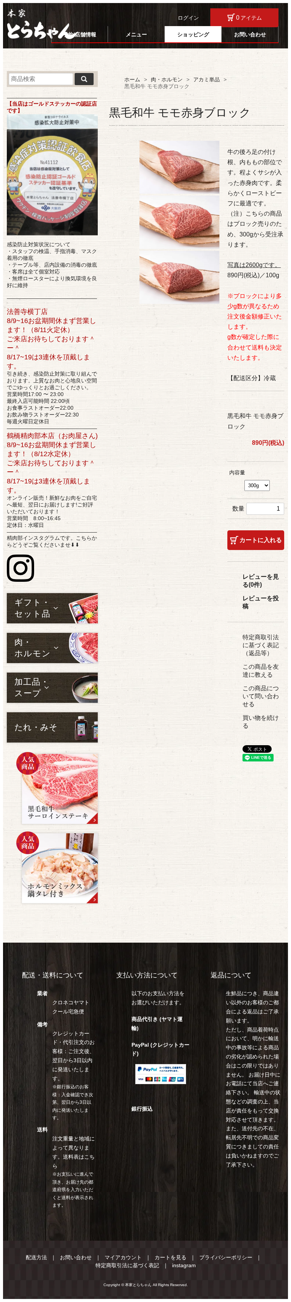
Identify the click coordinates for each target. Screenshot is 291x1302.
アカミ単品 (206, 79)
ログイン (188, 18)
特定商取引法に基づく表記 (127, 1265)
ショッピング (193, 34)
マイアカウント (123, 1257)
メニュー (136, 34)
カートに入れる (260, 540)
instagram (184, 1265)
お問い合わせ (250, 34)
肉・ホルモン (167, 79)
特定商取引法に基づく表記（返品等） (260, 645)
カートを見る (170, 1257)
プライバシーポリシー (225, 1257)
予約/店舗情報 (79, 34)
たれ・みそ (36, 727)
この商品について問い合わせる (260, 696)
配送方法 (36, 1257)
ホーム (132, 79)
